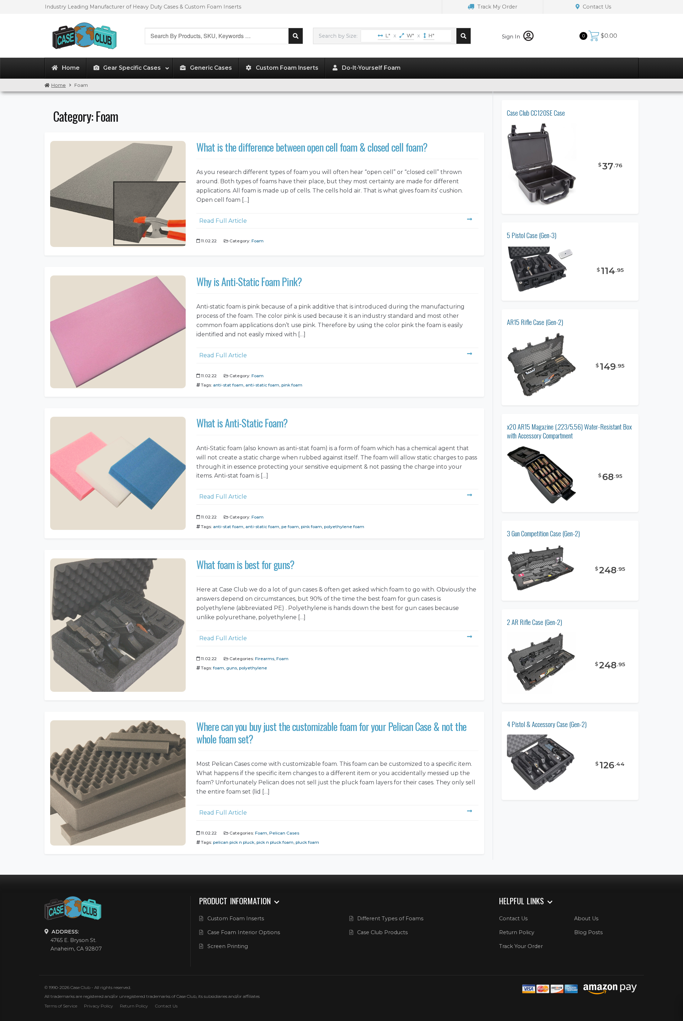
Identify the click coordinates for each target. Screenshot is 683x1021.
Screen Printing (227, 946)
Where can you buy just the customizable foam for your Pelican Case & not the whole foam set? (331, 732)
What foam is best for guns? (245, 564)
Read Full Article (223, 220)
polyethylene (253, 667)
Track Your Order (521, 946)
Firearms (264, 658)
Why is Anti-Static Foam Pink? (249, 281)
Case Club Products (382, 932)
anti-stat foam (228, 385)
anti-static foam (262, 385)
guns (231, 667)
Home (58, 85)
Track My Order (496, 7)
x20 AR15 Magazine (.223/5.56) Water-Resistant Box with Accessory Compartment (569, 431)
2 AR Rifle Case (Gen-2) (534, 622)
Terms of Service (60, 1006)
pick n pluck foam (274, 842)
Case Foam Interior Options (243, 932)
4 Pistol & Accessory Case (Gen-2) (547, 724)
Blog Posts (588, 932)
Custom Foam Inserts (235, 918)
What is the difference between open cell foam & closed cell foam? (311, 147)
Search (295, 36)
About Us (586, 918)
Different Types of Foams (390, 918)
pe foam (290, 526)
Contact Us (596, 7)
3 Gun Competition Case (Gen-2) (543, 533)
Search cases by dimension (463, 36)
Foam (258, 240)
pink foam (291, 385)
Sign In (511, 36)
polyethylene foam (344, 526)
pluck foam (307, 842)
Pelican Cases (284, 833)
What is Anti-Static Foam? (241, 422)
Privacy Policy (98, 1006)
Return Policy (516, 932)
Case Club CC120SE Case (536, 112)
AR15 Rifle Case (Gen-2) (535, 322)
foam (218, 667)
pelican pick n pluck (233, 842)
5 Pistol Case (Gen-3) (531, 235)
